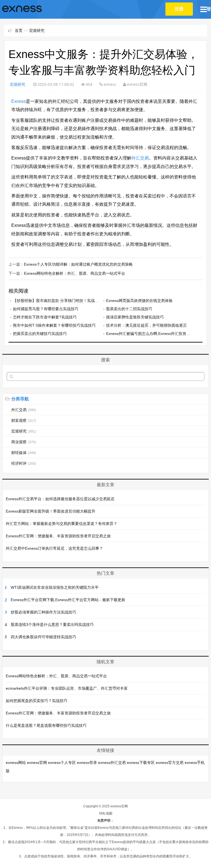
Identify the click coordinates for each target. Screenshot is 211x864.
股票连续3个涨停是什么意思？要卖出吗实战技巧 (52, 624)
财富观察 (23, 420)
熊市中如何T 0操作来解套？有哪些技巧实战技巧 (54, 325)
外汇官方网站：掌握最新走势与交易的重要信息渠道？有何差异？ (61, 523)
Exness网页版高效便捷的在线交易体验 (139, 300)
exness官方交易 (170, 762)
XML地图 (105, 813)
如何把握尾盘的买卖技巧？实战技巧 (36, 700)
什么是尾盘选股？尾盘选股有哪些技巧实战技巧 (46, 725)
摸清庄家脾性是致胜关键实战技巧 (135, 317)
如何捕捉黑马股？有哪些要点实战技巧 (45, 309)
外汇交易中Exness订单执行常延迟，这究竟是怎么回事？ (54, 548)
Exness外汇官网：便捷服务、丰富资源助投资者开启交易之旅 (58, 536)
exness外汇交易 (112, 762)
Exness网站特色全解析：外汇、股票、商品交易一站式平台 (74, 273)
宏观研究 (37, 30)
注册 (179, 9)
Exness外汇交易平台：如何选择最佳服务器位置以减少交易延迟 (60, 499)
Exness (18, 101)
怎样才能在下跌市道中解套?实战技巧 (45, 317)
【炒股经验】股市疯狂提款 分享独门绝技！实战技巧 (57, 300)
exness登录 (87, 762)
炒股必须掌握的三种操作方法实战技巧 (43, 612)
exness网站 (16, 762)
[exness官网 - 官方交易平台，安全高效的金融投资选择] (22, 9)
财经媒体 (23, 452)
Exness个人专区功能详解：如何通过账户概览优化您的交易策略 (78, 264)
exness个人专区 (62, 762)
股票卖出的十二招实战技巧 (129, 309)
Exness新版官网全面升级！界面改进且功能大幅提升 (50, 511)
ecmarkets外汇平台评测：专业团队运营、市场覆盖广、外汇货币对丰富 (67, 688)
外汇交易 (140, 158)
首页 (19, 30)
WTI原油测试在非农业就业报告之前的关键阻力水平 (55, 587)
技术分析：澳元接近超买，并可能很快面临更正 (146, 325)
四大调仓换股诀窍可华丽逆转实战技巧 (43, 637)
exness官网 (37, 762)
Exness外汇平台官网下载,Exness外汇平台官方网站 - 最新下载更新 (68, 600)
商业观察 (23, 442)
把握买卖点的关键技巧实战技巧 (40, 333)
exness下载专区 (141, 762)
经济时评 (23, 463)
